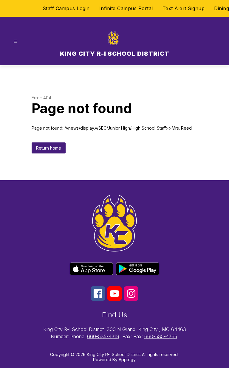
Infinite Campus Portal (126, 8)
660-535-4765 (160, 336)
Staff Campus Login (66, 8)
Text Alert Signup (184, 8)
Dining (221, 8)
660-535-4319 (103, 336)
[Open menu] (15, 41)
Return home (48, 147)
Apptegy (127, 359)
